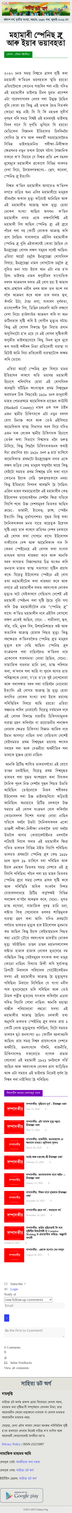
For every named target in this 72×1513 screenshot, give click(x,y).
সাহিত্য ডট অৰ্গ (25, 1470)
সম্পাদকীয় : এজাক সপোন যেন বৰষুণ (45, 1250)
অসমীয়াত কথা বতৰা (28, 1462)
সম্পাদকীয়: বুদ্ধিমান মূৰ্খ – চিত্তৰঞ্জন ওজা (46, 1104)
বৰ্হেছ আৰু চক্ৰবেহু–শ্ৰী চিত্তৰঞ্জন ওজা (44, 1157)
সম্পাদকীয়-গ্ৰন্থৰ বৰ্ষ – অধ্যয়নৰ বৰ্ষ (43, 1210)
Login (13, 1289)
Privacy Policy (11, 1444)
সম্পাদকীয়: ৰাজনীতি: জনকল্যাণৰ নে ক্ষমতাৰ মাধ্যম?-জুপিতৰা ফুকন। (44, 1141)
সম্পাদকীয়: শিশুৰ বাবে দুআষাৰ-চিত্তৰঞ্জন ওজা (46, 1194)
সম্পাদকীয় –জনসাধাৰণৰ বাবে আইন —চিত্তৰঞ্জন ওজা (45, 1176)
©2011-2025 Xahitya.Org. (36, 1509)
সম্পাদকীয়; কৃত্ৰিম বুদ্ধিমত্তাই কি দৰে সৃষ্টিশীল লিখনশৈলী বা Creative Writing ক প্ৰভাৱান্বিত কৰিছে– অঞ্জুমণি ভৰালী (46, 1233)
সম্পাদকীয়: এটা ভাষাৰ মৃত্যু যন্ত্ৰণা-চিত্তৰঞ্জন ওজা (43, 1123)
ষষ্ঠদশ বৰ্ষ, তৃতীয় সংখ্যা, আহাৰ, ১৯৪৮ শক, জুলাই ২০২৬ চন (36, 20)
